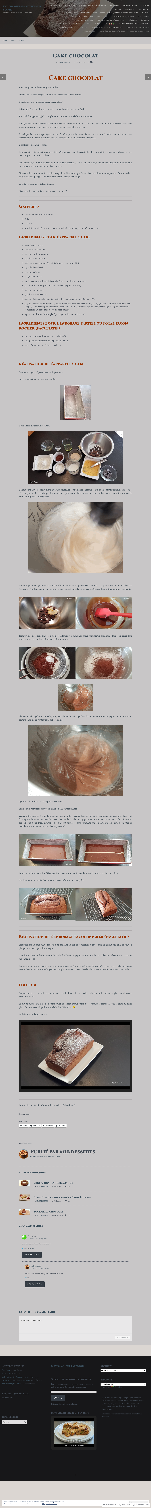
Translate (118, 1387)
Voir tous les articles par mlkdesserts (45, 1156)
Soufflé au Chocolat (48, 1211)
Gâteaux (29, 1143)
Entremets (114, 5)
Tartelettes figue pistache (12, 1383)
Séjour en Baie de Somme (139, 31)
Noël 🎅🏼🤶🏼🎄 (109, 24)
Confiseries (144, 9)
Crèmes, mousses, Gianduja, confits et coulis (131, 16)
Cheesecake (130, 9)
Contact (12, 40)
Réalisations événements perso (112, 31)
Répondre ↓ (31, 1255)
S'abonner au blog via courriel (71, 1379)
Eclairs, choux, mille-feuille (63, 5)
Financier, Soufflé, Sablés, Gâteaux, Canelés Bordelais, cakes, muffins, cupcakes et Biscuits (101, 13)
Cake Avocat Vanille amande (53, 1183)
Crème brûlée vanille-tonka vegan (15, 1380)
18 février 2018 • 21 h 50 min (40, 1268)
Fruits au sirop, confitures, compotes (134, 24)
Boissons (83, 27)
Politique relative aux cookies (49, 1504)
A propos (20, 40)
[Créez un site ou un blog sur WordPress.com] (75, 1475)
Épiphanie (145, 20)
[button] (47, 613)
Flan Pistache (7, 1370)
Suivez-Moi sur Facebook (67, 1366)
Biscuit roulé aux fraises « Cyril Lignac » (63, 1197)
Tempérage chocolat (84, 20)
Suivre (58, 1398)
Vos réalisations (88, 31)
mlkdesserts (64, 62)
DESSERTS (117, 9)
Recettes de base (130, 5)
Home (4, 40)
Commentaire (122, 1337)
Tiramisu (145, 13)
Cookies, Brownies (72, 16)
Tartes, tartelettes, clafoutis (96, 16)
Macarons (133, 20)
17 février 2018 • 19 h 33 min (37, 1239)
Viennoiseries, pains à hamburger (110, 20)
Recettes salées (68, 27)
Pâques (97, 24)
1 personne (31, 1248)
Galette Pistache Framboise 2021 (15, 1377)
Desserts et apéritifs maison (137, 27)
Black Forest (7, 1373)
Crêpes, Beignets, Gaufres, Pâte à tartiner (73, 24)
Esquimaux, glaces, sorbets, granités (106, 27)
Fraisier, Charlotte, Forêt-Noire (92, 5)
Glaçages (145, 5)
